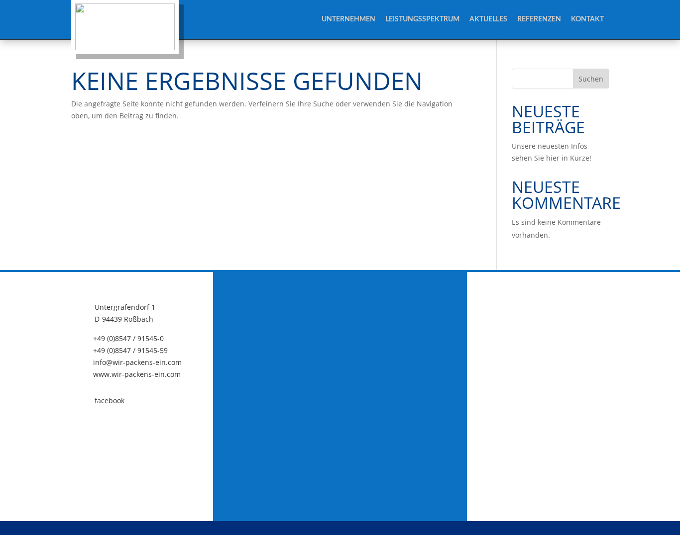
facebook (109, 400)
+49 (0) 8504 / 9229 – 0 (353, 529)
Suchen (590, 79)
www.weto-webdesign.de (481, 529)
